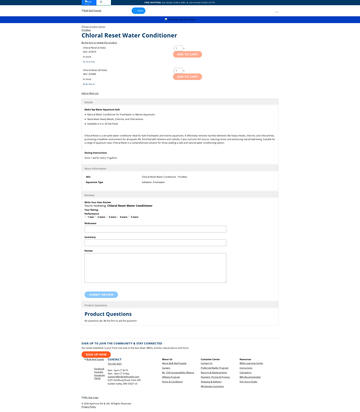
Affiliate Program (171, 377)
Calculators (246, 372)
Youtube (98, 372)
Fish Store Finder (248, 381)
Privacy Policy (89, 406)
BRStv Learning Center (251, 363)
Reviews (89, 195)
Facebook (99, 368)
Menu (140, 10)
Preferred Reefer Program (215, 367)
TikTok (97, 378)
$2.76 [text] (86, 61)
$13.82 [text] (92, 61)
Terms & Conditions (172, 381)
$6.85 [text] (86, 84)
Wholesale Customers (212, 386)
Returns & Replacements (214, 372)
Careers (166, 367)
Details (89, 102)
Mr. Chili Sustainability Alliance (178, 372)
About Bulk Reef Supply (174, 363)
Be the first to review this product (99, 42)
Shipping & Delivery (211, 381)
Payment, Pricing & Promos (215, 377)
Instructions (246, 367)
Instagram (99, 375)
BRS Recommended (250, 377)
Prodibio (86, 30)
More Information (95, 168)
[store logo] (93, 10)
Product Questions (96, 305)
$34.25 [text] (92, 84)
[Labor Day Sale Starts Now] (180, 19)
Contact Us (206, 363)
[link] (270, 10)
